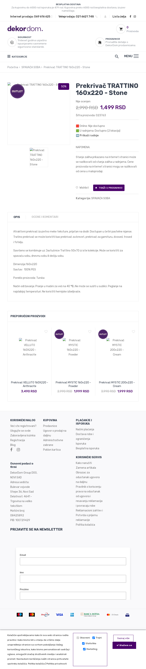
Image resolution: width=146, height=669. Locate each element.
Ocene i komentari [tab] (45, 217)
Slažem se (125, 645)
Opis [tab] (16, 217)
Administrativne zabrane (53, 443)
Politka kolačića (36, 663)
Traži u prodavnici (110, 187)
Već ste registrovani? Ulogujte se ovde (23, 428)
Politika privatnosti (56, 663)
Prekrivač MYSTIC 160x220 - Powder (73, 384)
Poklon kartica (52, 449)
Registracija (17, 440)
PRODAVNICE (113, 39)
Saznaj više (123, 638)
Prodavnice (50, 426)
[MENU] (136, 56)
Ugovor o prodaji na (55, 430)
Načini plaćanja (85, 429)
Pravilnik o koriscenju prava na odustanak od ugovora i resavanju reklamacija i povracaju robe (89, 496)
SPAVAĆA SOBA (30, 67)
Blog (13, 445)
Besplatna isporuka (87, 448)
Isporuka (81, 443)
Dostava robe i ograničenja (85, 437)
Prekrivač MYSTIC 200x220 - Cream (117, 384)
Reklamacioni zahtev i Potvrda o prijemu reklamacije (89, 515)
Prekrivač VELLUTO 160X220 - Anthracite (29, 384)
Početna (12, 67)
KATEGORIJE (19, 56)
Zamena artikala (86, 467)
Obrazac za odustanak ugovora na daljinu (88, 477)
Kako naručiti (84, 463)
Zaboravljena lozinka (22, 435)
